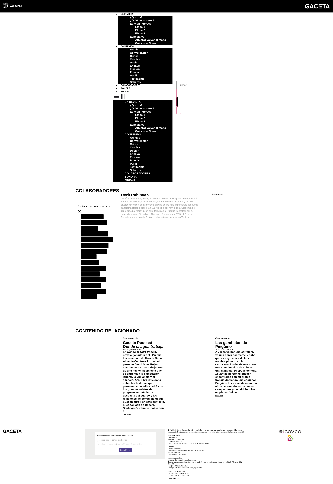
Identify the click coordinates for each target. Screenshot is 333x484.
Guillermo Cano (145, 43)
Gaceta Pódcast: (143, 344)
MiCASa (125, 91)
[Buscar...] (185, 85)
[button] (142, 96)
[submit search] (178, 93)
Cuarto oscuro (223, 338)
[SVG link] (317, 6)
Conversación (130, 338)
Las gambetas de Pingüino (231, 344)
